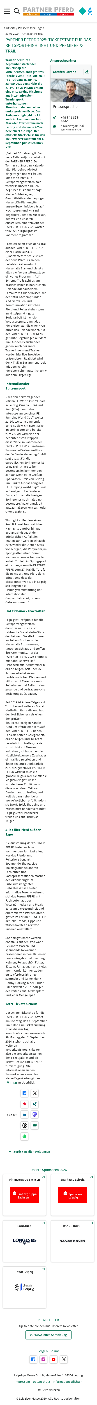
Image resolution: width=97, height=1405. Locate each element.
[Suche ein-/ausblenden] (17, 11)
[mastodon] (35, 1114)
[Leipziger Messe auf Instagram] (43, 1359)
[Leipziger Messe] (85, 11)
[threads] (24, 1125)
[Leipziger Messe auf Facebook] (33, 1359)
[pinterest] (24, 1104)
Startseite (9, 28)
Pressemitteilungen (31, 28)
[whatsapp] (24, 1136)
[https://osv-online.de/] (24, 1195)
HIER (13, 1083)
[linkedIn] (24, 1114)
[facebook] (24, 1093)
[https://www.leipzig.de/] (24, 1287)
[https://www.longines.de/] (24, 1241)
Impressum (22, 1382)
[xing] (35, 1104)
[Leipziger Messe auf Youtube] (54, 1359)
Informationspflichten (67, 1382)
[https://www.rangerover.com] (72, 1241)
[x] (35, 1093)
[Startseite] (48, 11)
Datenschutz (41, 1382)
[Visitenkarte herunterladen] (87, 71)
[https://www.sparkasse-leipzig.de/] (72, 1195)
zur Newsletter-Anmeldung (48, 1335)
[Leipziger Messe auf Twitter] (64, 1359)
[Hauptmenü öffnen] (7, 11)
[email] (35, 1125)
